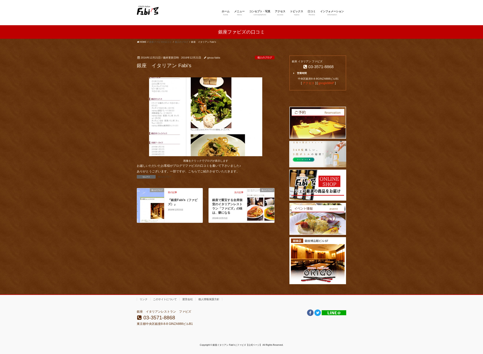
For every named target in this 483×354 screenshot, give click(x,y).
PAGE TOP (469, 340)
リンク (144, 299)
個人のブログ (264, 57)
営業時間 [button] (302, 73)
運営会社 (187, 299)
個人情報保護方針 (208, 299)
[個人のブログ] (150, 196)
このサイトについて (165, 299)
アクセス (308, 83)
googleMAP (326, 83)
